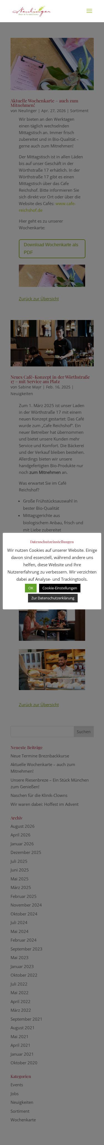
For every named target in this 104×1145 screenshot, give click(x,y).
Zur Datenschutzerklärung (52, 597)
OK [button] (30, 587)
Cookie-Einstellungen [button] (59, 587)
